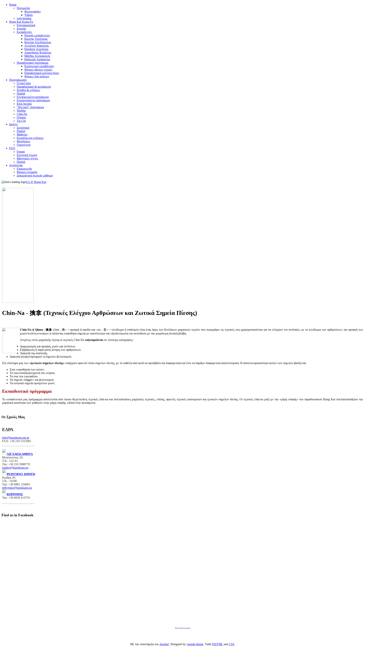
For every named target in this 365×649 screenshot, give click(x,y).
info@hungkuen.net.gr (15, 437)
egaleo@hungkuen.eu (15, 467)
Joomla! (164, 644)
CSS (231, 644)
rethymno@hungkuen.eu (17, 487)
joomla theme (195, 644)
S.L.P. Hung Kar (36, 182)
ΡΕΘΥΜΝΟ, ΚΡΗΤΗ (21, 474)
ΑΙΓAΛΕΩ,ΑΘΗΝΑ (20, 454)
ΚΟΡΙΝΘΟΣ (15, 494)
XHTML (217, 644)
